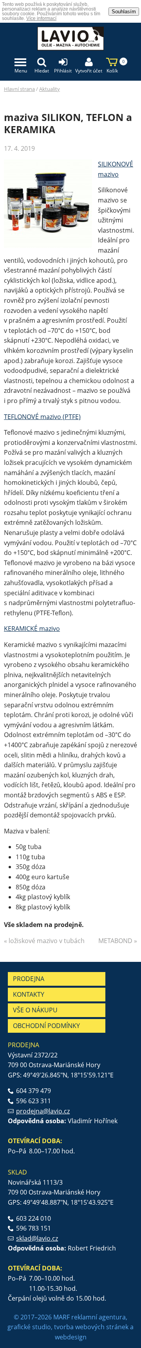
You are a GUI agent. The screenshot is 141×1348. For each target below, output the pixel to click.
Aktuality (49, 88)
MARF (61, 1317)
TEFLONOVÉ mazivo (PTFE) (42, 416)
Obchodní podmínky (46, 1025)
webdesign (71, 1337)
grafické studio (29, 1327)
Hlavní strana (19, 88)
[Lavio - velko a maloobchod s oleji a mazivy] (70, 41)
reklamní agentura (98, 1317)
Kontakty (28, 994)
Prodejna (28, 978)
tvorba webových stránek (91, 1327)
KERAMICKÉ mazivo (32, 628)
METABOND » (117, 940)
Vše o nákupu (35, 1010)
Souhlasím (124, 11)
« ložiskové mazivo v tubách (44, 940)
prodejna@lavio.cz (43, 1111)
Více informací (41, 18)
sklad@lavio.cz (37, 1238)
